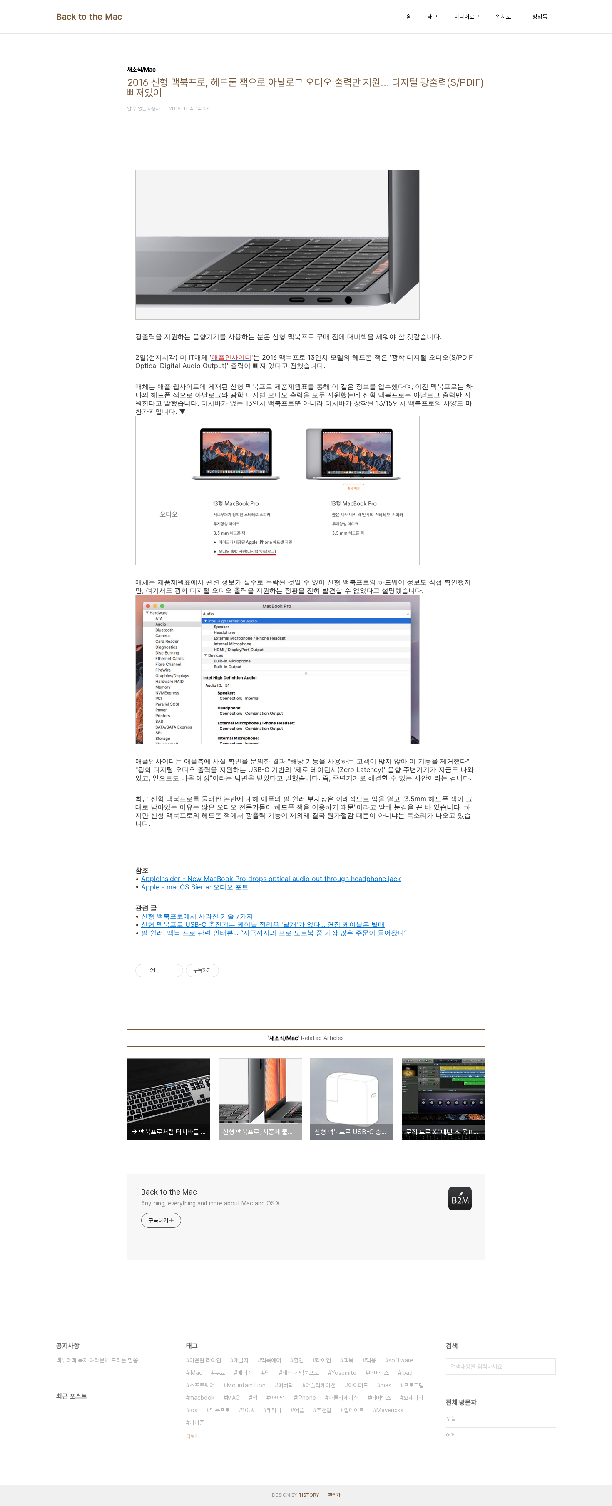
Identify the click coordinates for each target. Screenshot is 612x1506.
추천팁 (323, 1410)
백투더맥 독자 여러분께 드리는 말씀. (97, 1360)
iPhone (306, 1397)
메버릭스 (381, 1397)
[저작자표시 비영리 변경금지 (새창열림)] (230, 970)
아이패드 (358, 1385)
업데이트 (354, 1410)
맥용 (371, 1360)
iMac (195, 1372)
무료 (220, 1372)
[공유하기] (163, 970)
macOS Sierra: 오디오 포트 (208, 887)
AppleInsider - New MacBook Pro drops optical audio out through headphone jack (271, 878)
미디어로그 (466, 16)
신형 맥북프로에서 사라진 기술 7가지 (197, 916)
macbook (201, 1397)
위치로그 (506, 16)
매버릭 (285, 1385)
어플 (299, 1410)
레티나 (273, 1410)
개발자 (241, 1360)
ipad (407, 1372)
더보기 (192, 1436)
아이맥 (277, 1397)
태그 (433, 16)
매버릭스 (379, 1372)
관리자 (334, 1495)
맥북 (348, 1360)
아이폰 (196, 1422)
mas (386, 1385)
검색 (547, 1366)
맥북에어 (271, 1360)
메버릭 (244, 1372)
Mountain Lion (246, 1385)
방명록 (539, 16)
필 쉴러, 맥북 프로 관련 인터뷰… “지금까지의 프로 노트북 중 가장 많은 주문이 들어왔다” (274, 932)
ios (193, 1410)
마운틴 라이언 (205, 1360)
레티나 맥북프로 (300, 1372)
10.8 (248, 1410)
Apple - (154, 887)
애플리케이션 (343, 1397)
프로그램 (414, 1385)
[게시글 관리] (174, 970)
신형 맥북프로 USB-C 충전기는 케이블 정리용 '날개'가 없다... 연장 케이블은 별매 (263, 924)
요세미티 (413, 1397)
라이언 (323, 1360)
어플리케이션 (321, 1385)
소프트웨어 (201, 1385)
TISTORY (309, 1495)
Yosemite (343, 1372)
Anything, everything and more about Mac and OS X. (211, 1203)
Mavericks (389, 1410)
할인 (299, 1360)
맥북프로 (220, 1410)
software (400, 1360)
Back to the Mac (89, 17)
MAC (233, 1397)
